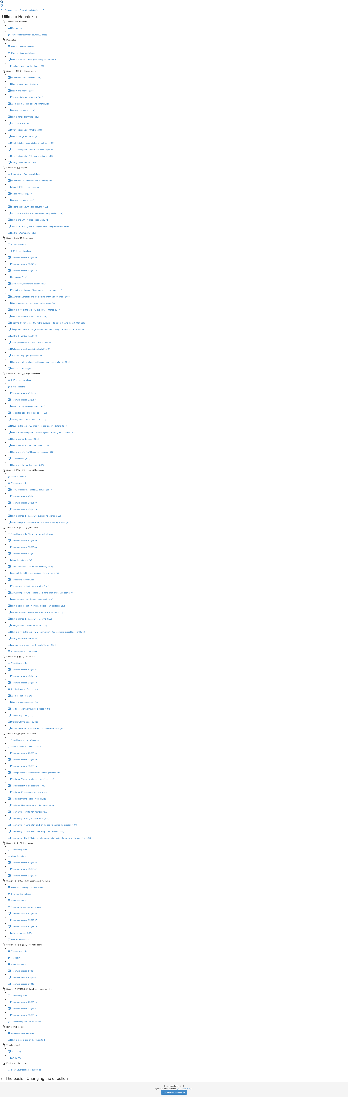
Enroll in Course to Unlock (174, 1092)
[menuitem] (1, 6)
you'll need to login (185, 1088)
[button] (1, 2)
